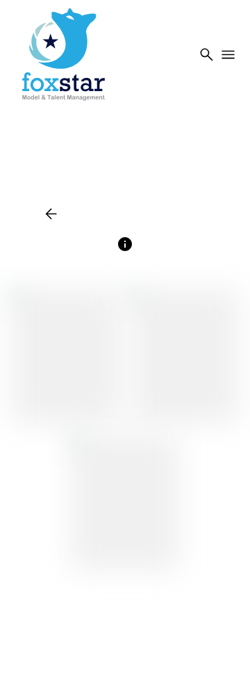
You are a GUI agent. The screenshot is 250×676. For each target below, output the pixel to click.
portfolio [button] (129, 213)
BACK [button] (63, 213)
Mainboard (153, 648)
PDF (183, 213)
